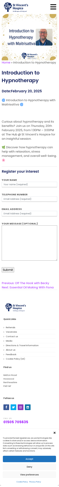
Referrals (10, 327)
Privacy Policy (35, 482)
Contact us (12, 336)
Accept (29, 458)
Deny (29, 466)
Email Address (12, 209)
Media (9, 340)
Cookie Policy (22, 482)
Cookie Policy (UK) (15, 358)
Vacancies (11, 331)
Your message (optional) (20, 223)
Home (6, 62)
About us (10, 349)
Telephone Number (15, 194)
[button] (54, 432)
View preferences (29, 474)
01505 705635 (15, 422)
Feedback (11, 354)
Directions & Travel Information (22, 345)
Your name (9, 180)
